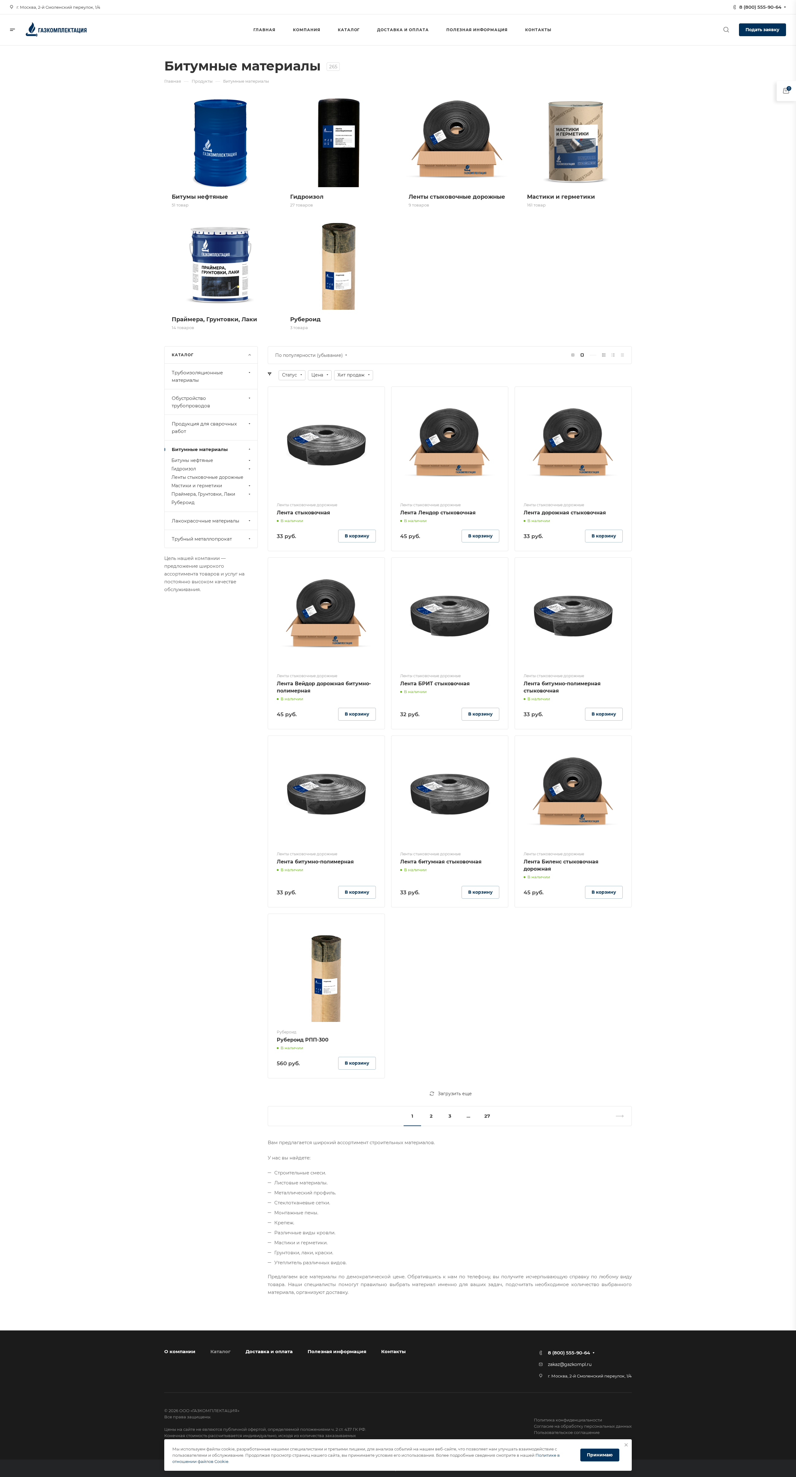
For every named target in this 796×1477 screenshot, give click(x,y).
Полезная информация (337, 1351)
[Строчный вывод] (613, 355)
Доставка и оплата (269, 1351)
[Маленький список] (573, 355)
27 (487, 1116)
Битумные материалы (200, 449)
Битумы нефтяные (192, 460)
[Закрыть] (626, 1444)
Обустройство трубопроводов (191, 402)
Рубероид (182, 502)
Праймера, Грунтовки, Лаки (203, 494)
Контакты (393, 1351)
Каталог (220, 1351)
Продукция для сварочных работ (204, 427)
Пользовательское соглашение (567, 1432)
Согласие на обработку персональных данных (583, 1426)
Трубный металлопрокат (202, 539)
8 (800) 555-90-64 (760, 7)
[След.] (617, 1116)
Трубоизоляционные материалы (197, 376)
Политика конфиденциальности (568, 1419)
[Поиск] (726, 30)
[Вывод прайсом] (622, 355)
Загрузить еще (455, 1093)
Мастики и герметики (196, 485)
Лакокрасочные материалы (205, 521)
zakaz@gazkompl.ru (570, 1364)
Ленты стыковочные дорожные (207, 477)
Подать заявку (762, 29)
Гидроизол (183, 469)
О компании (179, 1351)
